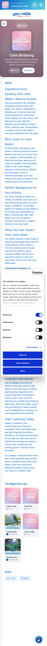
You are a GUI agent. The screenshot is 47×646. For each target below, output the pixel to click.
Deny (22, 371)
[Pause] (34, 5)
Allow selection (22, 363)
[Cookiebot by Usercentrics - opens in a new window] (32, 273)
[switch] (39, 322)
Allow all (22, 355)
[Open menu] (4, 23)
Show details (32, 347)
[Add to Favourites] (40, 4)
